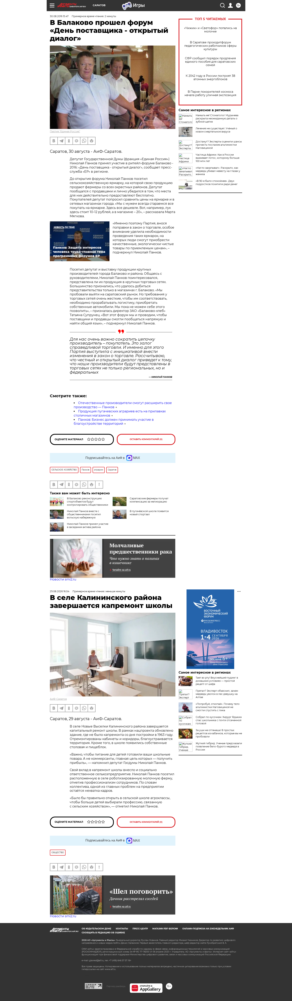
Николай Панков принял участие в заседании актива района (87, 525)
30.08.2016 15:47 (59, 16)
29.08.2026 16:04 (59, 591)
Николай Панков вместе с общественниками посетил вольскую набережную (84, 514)
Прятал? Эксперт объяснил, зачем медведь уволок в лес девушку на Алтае (217, 694)
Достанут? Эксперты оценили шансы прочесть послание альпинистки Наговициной (219, 144)
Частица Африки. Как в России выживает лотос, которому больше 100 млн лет (217, 158)
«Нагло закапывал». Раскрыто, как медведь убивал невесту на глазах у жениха (218, 171)
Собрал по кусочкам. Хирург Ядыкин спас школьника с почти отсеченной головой (219, 720)
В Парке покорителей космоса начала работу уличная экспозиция (210, 93)
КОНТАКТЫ (122, 928)
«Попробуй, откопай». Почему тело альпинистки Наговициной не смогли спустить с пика (218, 707)
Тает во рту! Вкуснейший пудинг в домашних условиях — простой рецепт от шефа (217, 681)
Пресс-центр (140, 928)
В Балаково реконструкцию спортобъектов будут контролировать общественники (87, 501)
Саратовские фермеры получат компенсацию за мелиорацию (149, 500)
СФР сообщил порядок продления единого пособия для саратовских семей (210, 62)
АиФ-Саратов (58, 698)
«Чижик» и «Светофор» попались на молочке (210, 29)
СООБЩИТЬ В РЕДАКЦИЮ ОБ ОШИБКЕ (103, 932)
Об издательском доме (96, 928)
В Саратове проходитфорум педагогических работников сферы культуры (210, 46)
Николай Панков (161, 377)
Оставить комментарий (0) (146, 439)
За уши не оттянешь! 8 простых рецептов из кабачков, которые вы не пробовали (219, 733)
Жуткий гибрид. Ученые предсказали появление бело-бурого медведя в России (219, 746)
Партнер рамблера (115, 986)
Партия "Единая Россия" (65, 131)
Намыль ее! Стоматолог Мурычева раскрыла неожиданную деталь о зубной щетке (217, 118)
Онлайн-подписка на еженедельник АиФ (208, 928)
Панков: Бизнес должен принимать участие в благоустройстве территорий (114, 422)
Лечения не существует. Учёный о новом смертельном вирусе (216, 130)
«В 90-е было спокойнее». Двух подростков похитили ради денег (217, 182)
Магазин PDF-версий (165, 928)
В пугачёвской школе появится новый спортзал (149, 513)
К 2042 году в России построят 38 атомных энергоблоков (210, 77)
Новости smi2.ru (63, 579)
